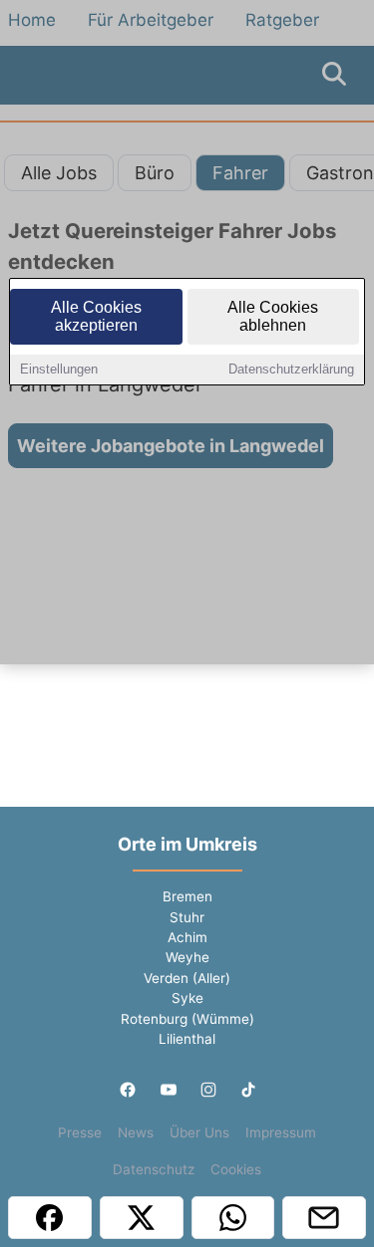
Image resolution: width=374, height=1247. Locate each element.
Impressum (280, 1132)
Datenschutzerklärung (291, 369)
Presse (80, 1132)
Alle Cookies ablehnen (272, 316)
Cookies (235, 1169)
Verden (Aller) (187, 978)
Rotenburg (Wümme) (187, 1019)
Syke (187, 998)
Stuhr (187, 917)
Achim (187, 937)
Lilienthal (187, 1039)
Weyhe (187, 957)
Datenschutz (153, 1169)
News (136, 1132)
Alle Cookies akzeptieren (96, 316)
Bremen (187, 896)
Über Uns (199, 1132)
